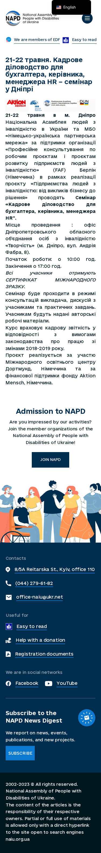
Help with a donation (40, 639)
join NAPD (50, 459)
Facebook (27, 683)
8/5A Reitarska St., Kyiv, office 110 (55, 569)
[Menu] (87, 18)
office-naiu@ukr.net (39, 596)
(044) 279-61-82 (34, 583)
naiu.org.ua (18, 839)
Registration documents (44, 653)
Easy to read (31, 626)
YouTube (67, 683)
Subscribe (20, 753)
